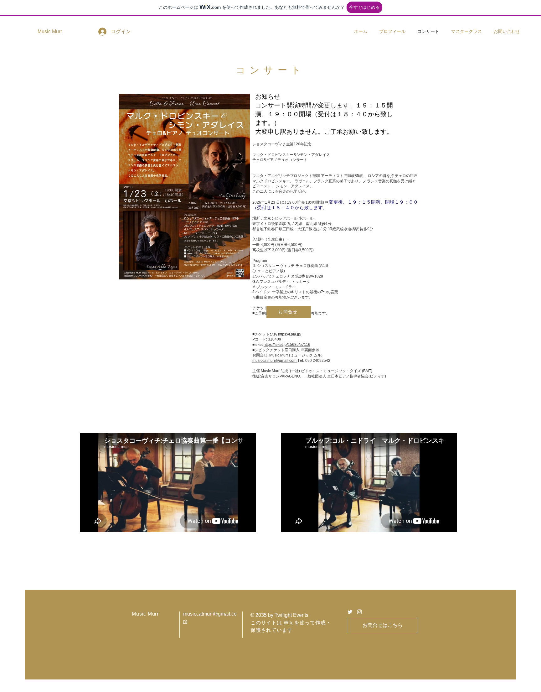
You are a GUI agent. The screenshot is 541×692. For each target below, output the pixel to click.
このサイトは (267, 622)
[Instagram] (359, 612)
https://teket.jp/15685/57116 (287, 344)
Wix (288, 622)
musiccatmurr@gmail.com (274, 360)
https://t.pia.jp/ (289, 334)
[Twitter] (350, 612)
